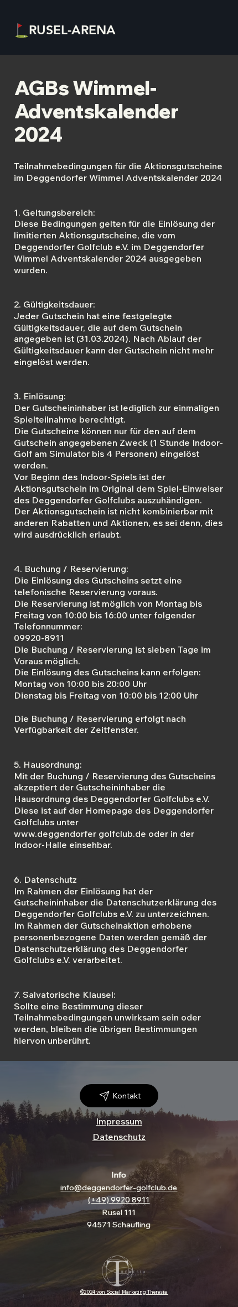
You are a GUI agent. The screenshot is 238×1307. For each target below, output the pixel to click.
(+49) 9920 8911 (118, 1200)
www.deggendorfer (55, 833)
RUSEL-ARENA (72, 30)
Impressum (119, 1121)
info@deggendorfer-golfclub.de (118, 1188)
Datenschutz (119, 1136)
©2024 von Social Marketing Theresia (124, 1292)
